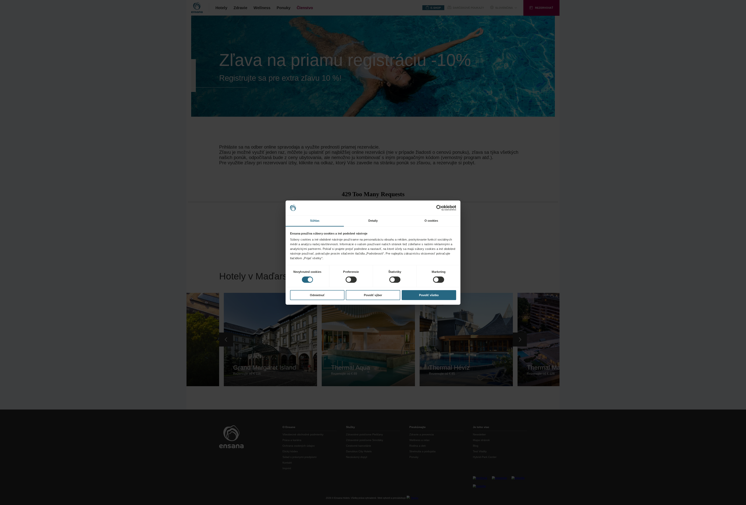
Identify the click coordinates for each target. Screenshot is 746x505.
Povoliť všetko (429, 295)
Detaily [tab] (373, 220)
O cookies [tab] (431, 220)
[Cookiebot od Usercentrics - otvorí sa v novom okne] (439, 208)
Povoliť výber (373, 295)
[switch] (351, 280)
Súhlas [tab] (315, 220)
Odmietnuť (317, 295)
